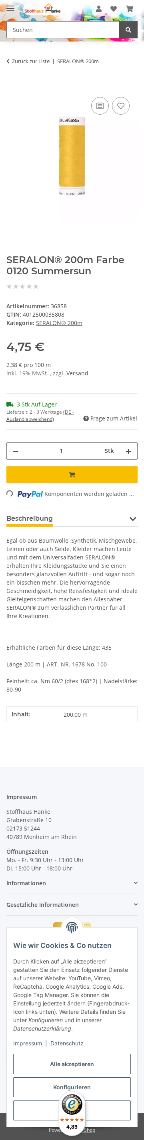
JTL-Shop (85, 1129)
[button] (99, 9)
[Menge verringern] (15, 451)
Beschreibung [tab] (29, 518)
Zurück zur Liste (31, 61)
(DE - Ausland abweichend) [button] (40, 415)
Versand (77, 373)
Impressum (27, 1043)
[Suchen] (128, 29)
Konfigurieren (72, 1087)
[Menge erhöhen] (128, 451)
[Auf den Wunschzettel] (121, 106)
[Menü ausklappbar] (10, 5)
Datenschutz (67, 1043)
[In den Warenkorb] (12, 86)
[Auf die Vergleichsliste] (100, 106)
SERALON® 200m (59, 323)
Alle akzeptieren (72, 1064)
